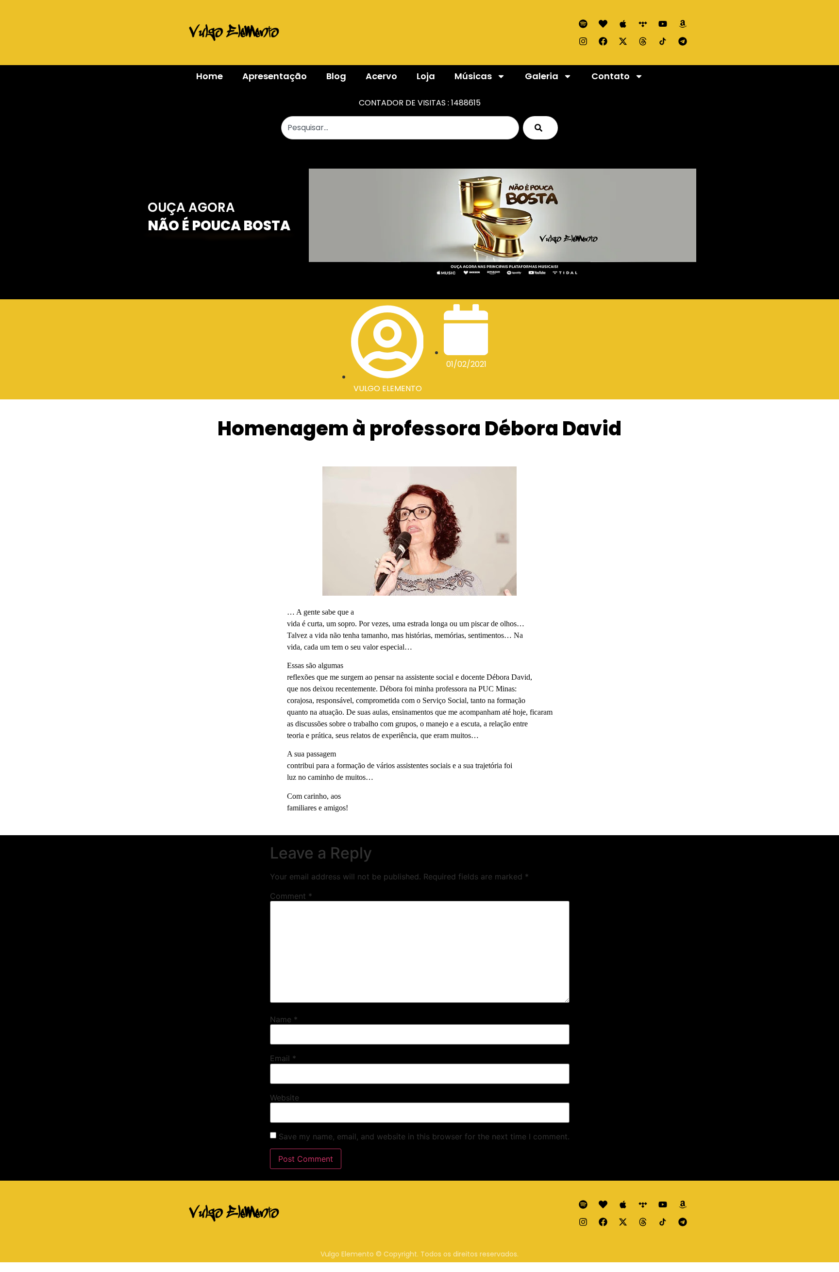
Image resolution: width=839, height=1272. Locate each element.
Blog (336, 76)
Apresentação (274, 76)
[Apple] (623, 24)
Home (209, 76)
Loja (426, 76)
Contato (610, 76)
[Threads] (643, 41)
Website (284, 1097)
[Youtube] (662, 24)
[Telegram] (682, 41)
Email (283, 1058)
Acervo (381, 76)
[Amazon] (682, 24)
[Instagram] (583, 41)
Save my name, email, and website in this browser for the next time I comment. (424, 1136)
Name (284, 1019)
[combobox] (400, 127)
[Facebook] (603, 41)
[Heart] (603, 24)
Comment (291, 896)
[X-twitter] (623, 41)
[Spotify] (583, 24)
